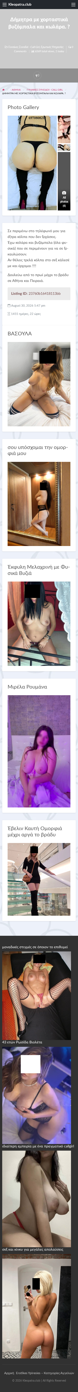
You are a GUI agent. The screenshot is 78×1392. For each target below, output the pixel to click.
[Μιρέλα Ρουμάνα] (39, 751)
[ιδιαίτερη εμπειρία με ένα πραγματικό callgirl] (36, 1198)
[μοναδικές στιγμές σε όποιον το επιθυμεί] (36, 995)
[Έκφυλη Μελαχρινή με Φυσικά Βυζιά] (39, 623)
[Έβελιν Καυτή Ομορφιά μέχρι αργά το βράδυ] (39, 879)
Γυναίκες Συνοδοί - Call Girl (24, 47)
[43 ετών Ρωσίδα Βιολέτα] (36, 1095)
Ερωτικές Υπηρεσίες (52, 47)
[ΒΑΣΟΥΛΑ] (39, 384)
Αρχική (9, 1373)
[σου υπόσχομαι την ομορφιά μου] (39, 504)
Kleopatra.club (19, 4)
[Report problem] (37, 75)
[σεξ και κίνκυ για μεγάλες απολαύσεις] (36, 1306)
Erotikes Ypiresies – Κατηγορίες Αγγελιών (45, 1373)
